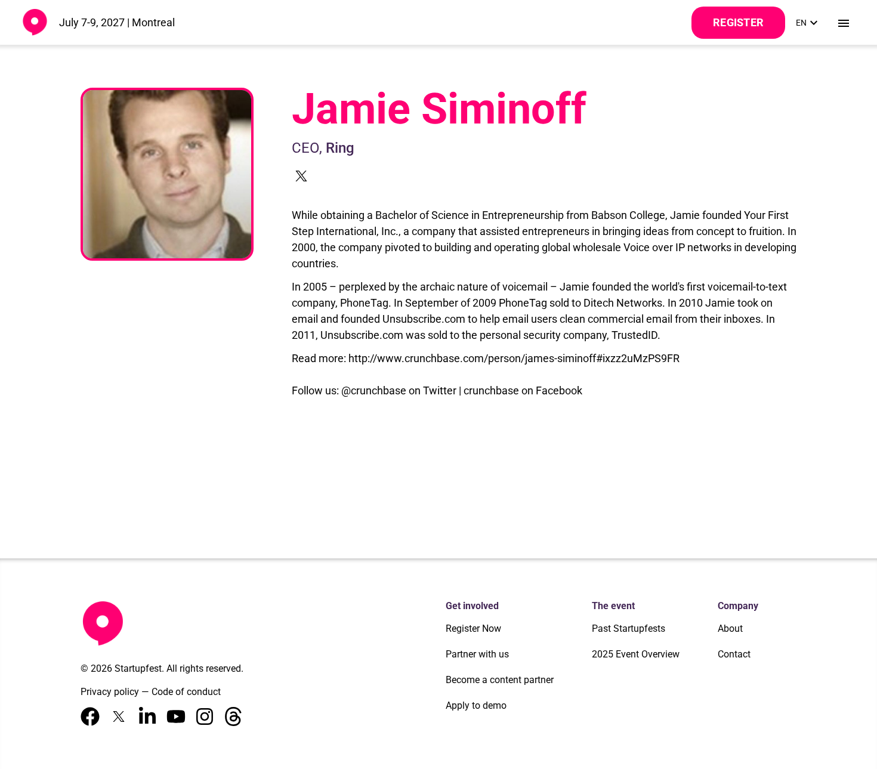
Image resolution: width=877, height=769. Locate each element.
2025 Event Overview (636, 654)
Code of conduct (186, 691)
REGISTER (738, 22)
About (730, 628)
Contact (734, 654)
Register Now (473, 628)
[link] (808, 23)
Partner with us (477, 654)
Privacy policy (110, 691)
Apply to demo (476, 705)
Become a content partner (500, 679)
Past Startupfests (628, 628)
